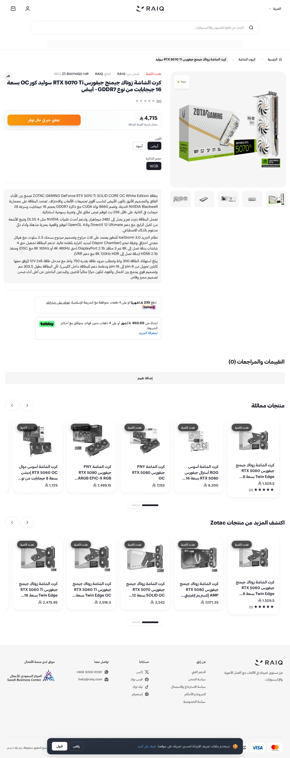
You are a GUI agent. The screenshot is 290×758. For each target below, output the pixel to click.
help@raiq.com (90, 679)
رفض (76, 746)
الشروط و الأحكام (195, 694)
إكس (139, 672)
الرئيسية (272, 59)
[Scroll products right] (12, 405)
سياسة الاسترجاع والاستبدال (188, 686)
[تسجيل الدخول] (28, 8)
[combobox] (137, 27)
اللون (158, 138)
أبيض (154, 146)
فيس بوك (136, 679)
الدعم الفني (199, 672)
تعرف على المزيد (147, 746)
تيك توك (138, 686)
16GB (154, 166)
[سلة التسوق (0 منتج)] (13, 8)
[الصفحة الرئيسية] (150, 9)
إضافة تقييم (145, 378)
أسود (139, 146)
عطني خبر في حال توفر (44, 120)
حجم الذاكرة (153, 158)
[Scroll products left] (27, 405)
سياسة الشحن (197, 679)
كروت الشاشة (247, 59)
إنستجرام (137, 694)
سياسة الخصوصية (194, 701)
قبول (59, 746)
